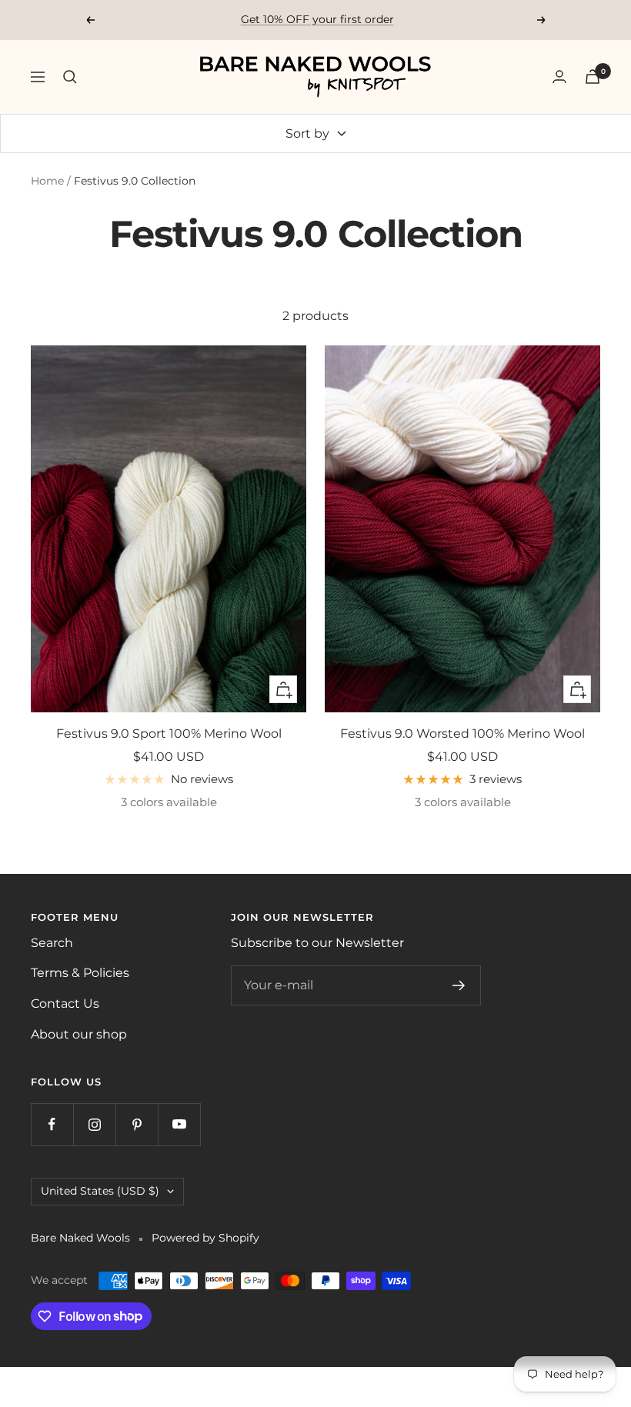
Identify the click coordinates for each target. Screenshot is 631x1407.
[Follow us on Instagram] (94, 1124)
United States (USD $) (100, 1191)
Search (52, 942)
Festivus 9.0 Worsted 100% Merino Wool (462, 733)
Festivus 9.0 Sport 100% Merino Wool (169, 733)
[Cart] (592, 76)
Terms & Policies (80, 972)
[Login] (559, 76)
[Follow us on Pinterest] (136, 1124)
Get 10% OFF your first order (317, 19)
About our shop (79, 1034)
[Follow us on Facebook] (52, 1124)
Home (47, 181)
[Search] (70, 77)
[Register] (459, 985)
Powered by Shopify (205, 1238)
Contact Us (65, 1003)
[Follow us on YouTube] (179, 1124)
